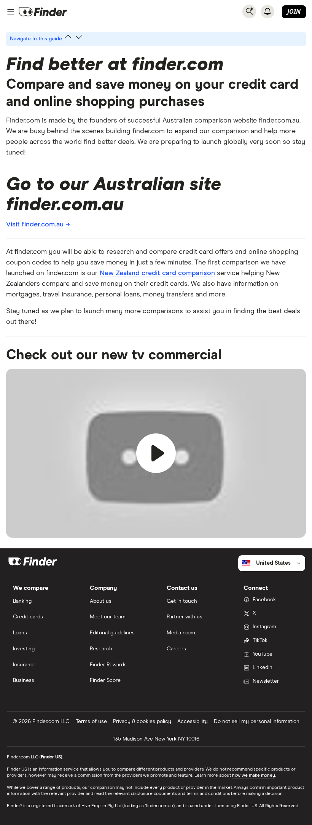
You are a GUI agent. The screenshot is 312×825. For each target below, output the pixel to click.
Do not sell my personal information (256, 721)
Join (294, 11)
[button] (156, 453)
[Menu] (10, 11)
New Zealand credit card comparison (157, 273)
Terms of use (91, 721)
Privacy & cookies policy (142, 721)
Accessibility (192, 721)
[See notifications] (267, 11)
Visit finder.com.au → (38, 224)
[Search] (249, 11)
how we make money (253, 775)
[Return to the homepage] (43, 11)
